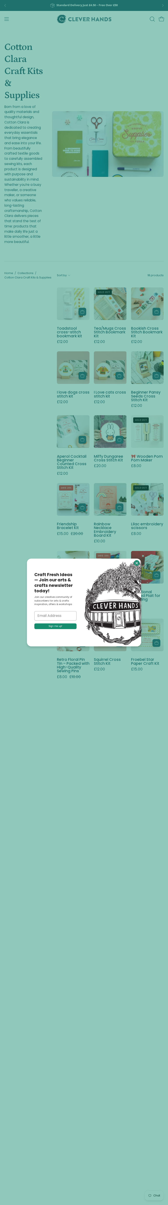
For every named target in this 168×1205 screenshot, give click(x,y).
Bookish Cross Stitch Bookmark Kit (147, 332)
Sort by (62, 275)
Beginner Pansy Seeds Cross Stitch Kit (146, 396)
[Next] (163, 5)
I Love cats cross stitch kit (110, 394)
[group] (84, 5)
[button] (152, 19)
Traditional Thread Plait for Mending (145, 596)
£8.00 (136, 466)
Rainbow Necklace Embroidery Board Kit (105, 529)
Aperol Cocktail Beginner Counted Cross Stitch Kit (71, 462)
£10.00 (99, 541)
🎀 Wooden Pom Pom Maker (147, 458)
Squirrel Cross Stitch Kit (107, 661)
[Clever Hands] (84, 19)
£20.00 (100, 466)
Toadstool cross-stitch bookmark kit (69, 332)
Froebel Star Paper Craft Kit (145, 661)
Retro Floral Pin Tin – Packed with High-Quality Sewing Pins (73, 665)
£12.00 (62, 342)
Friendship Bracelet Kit (68, 526)
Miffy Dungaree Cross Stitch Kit (108, 458)
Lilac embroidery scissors (147, 526)
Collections (25, 273)
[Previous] (5, 5)
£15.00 (137, 669)
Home (8, 273)
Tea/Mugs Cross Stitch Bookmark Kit (110, 332)
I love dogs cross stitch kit (73, 394)
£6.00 (136, 605)
